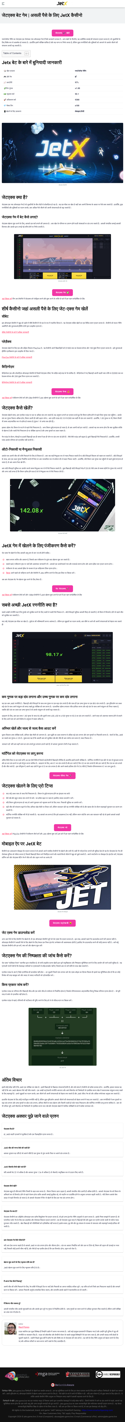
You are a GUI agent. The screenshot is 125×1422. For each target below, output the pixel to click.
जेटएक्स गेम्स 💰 (62, 392)
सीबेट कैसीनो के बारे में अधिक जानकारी (15, 332)
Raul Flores (24, 1327)
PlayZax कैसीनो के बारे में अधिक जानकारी (17, 357)
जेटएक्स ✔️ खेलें (62, 33)
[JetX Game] (62, 3)
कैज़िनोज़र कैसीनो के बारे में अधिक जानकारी (17, 382)
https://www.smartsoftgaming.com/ (97, 1410)
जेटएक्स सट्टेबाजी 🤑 (62, 923)
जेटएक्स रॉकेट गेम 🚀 (62, 776)
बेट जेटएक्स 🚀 (62, 589)
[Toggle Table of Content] (25, 54)
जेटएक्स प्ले (63, 827)
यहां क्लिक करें (7, 299)
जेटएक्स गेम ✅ (62, 292)
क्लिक (8, 573)
